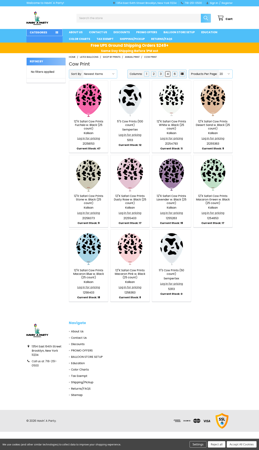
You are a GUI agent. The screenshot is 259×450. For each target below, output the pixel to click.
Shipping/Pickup (132, 39)
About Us (76, 32)
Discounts (121, 32)
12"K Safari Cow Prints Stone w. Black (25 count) (88, 199)
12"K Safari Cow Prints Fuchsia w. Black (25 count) (88, 125)
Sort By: (76, 74)
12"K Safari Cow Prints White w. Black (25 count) (171, 125)
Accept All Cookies (242, 444)
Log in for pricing (88, 138)
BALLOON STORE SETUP (179, 32)
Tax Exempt (105, 39)
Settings (198, 444)
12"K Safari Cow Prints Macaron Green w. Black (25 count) (213, 199)
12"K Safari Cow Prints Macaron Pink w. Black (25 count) (130, 273)
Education (209, 32)
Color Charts (79, 39)
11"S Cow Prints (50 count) (171, 272)
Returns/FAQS (161, 39)
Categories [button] (38, 32)
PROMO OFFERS (146, 32)
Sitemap (77, 395)
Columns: (136, 74)
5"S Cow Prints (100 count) (130, 123)
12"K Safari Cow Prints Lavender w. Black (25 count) (171, 199)
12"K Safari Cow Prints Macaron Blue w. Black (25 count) (88, 273)
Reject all (217, 444)
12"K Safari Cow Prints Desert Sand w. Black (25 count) (213, 125)
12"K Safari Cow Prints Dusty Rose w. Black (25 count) (130, 199)
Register (227, 3)
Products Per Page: (204, 74)
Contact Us (98, 32)
